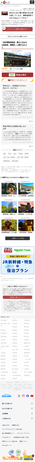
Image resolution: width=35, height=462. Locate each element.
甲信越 (20, 153)
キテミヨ (4, 386)
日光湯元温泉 (4, 372)
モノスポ (18, 386)
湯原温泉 (3, 365)
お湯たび (20, 384)
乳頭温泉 (14, 323)
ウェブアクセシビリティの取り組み (12, 429)
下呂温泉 (3, 352)
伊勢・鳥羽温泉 (28, 372)
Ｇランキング (4, 384)
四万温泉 (26, 333)
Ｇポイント (24, 382)
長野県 (26, 153)
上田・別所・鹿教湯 (9, 157)
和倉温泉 (14, 346)
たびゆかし (9, 388)
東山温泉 (26, 326)
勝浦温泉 (3, 359)
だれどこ (10, 384)
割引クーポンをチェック (19, 80)
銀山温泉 (14, 330)
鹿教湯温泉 (6, 161)
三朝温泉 (3, 362)
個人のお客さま (7, 403)
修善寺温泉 (27, 343)
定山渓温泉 (4, 320)
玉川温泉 (26, 369)
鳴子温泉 (26, 323)
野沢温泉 (26, 336)
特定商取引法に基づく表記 (21, 437)
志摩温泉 (3, 375)
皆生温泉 (26, 362)
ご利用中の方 (6, 418)
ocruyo (15, 384)
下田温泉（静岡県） (5, 347)
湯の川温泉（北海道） (5, 324)
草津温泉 (26, 330)
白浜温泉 (26, 356)
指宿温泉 (14, 378)
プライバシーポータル (23, 433)
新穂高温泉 (27, 352)
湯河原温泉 (4, 343)
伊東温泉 (14, 343)
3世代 (9, 153)
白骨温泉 (3, 339)
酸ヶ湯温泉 (15, 369)
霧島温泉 (3, 369)
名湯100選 (15, 161)
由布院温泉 (27, 375)
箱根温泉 (14, 372)
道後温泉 (14, 359)
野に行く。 (23, 386)
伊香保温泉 (4, 333)
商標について (23, 441)
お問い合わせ (6, 425)
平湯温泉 (14, 352)
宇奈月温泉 (27, 349)
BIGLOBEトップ (6, 445)
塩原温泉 (14, 336)
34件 (21, 69)
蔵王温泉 (3, 330)
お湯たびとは (9, 382)
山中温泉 (26, 346)
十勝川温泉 (27, 320)
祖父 (15, 153)
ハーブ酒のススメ (17, 389)
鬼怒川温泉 (4, 336)
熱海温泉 (3, 378)
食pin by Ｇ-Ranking (27, 388)
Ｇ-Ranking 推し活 (17, 388)
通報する (31, 121)
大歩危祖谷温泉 (16, 375)
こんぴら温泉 (27, 359)
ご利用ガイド (17, 382)
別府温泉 (14, 365)
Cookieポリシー (6, 437)
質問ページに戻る (18, 238)
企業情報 (5, 413)
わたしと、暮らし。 (28, 384)
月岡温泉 (14, 339)
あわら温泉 (15, 349)
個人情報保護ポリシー (8, 433)
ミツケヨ (3, 388)
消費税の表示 (15, 425)
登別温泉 (14, 320)
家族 (4, 153)
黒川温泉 (26, 365)
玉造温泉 (14, 362)
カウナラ (30, 386)
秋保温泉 (14, 326)
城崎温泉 (3, 356)
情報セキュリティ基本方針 (9, 441)
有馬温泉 (14, 356)
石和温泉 (26, 339)
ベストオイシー (10, 386)
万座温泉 (14, 333)
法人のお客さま (7, 408)
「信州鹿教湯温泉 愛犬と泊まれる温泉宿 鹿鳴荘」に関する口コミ (14, 44)
